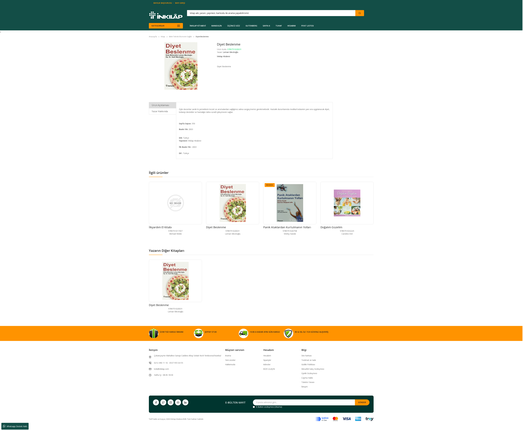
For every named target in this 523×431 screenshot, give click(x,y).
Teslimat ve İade (308, 360)
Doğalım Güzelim (331, 227)
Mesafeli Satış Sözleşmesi (312, 369)
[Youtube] (178, 402)
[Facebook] (156, 402)
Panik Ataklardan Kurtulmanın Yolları (287, 227)
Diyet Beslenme (216, 227)
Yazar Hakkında (160, 111)
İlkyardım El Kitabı (160, 227)
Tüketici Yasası (307, 382)
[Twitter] (163, 402)
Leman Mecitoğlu (230, 52)
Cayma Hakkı (307, 377)
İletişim (304, 386)
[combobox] (259, 13)
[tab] (162, 105)
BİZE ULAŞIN (269, 369)
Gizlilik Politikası (308, 364)
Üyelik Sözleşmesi (309, 373)
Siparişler (267, 360)
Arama (228, 355)
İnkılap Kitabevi (223, 56)
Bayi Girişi (180, 3)
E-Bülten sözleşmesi (265, 407)
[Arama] (359, 13)
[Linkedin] (185, 402)
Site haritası (306, 355)
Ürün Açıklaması (160, 105)
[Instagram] (171, 402)
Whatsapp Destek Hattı (17, 426)
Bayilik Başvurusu (162, 3)
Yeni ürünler (230, 360)
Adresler (266, 364)
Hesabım (267, 355)
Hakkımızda (230, 364)
